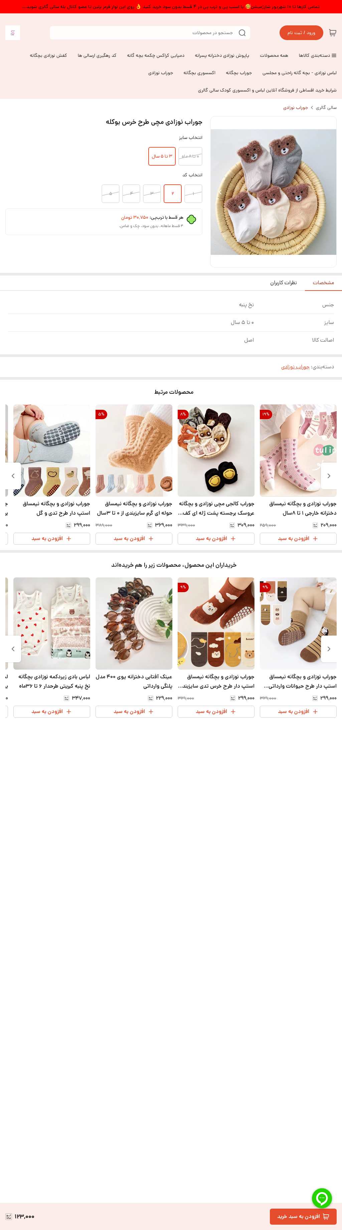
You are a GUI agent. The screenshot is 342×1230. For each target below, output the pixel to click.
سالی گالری (326, 107)
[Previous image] (220, 192)
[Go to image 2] (271, 260)
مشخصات (323, 283)
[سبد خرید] (333, 33)
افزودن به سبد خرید (298, 1216)
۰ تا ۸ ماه (190, 156)
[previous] (329, 476)
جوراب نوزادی (295, 107)
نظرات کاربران (283, 283)
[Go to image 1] (279, 260)
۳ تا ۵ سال (162, 156)
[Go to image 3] (265, 260)
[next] (13, 476)
